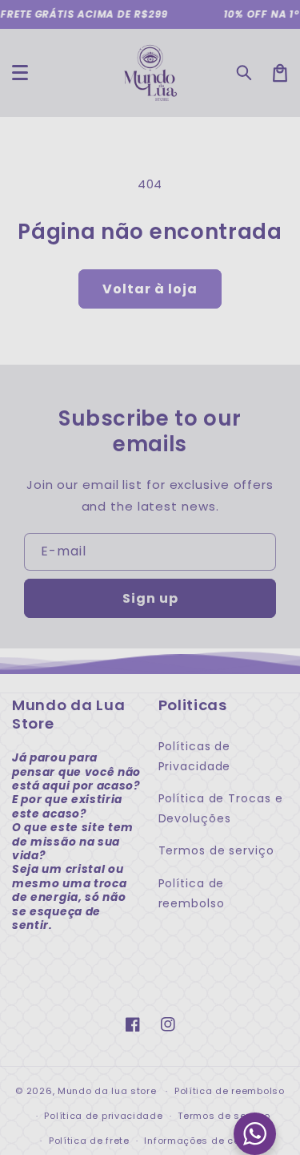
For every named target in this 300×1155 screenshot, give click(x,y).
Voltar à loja (150, 289)
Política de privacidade (103, 1115)
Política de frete (89, 1140)
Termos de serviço (216, 850)
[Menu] (20, 73)
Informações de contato (205, 1140)
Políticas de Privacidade (194, 756)
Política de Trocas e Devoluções (220, 808)
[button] (244, 73)
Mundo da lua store (107, 1090)
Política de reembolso (191, 893)
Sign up (150, 598)
